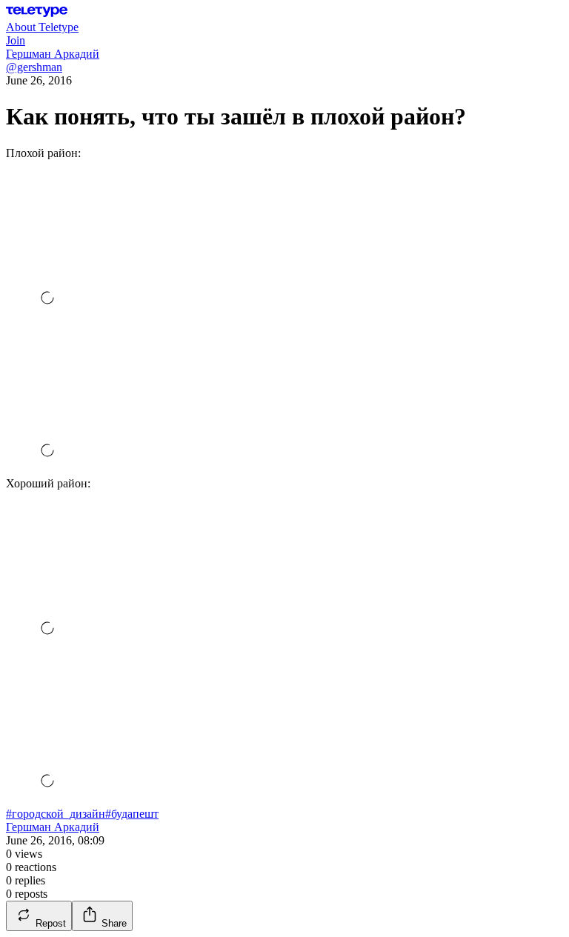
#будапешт (132, 813)
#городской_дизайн (55, 813)
